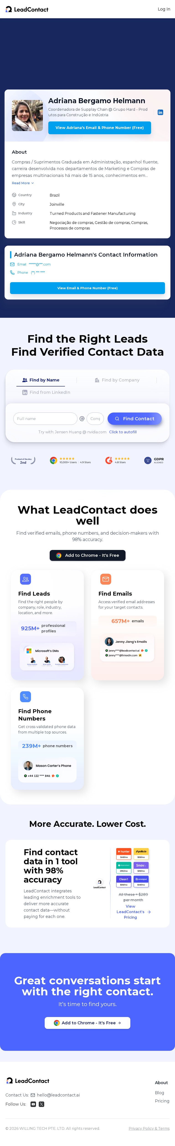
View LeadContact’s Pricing (130, 912)
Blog (159, 1092)
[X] (41, 1104)
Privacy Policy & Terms (149, 1128)
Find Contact (138, 418)
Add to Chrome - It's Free (92, 555)
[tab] (40, 380)
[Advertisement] (90, 54)
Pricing (162, 1101)
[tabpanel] (87, 424)
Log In (164, 9)
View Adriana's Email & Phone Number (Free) (100, 128)
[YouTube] (33, 1104)
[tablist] (87, 386)
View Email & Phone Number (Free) (87, 288)
